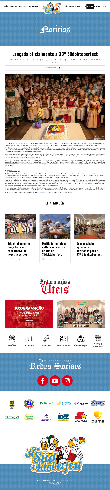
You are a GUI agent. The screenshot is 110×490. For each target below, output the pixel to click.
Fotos (84, 6)
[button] (8, 107)
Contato (97, 6)
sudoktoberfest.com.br (45, 192)
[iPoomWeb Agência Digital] (55, 483)
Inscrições (22, 6)
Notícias (90, 6)
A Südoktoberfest (10, 6)
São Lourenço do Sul (72, 6)
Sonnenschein (33, 6)
